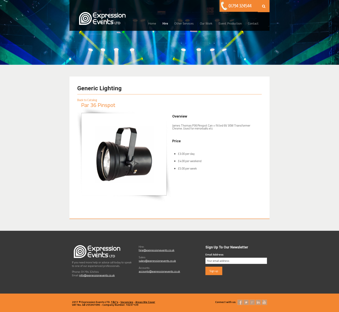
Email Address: (214, 254)
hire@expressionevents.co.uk (156, 250)
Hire (165, 23)
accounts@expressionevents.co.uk (159, 271)
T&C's (114, 302)
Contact (253, 23)
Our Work (206, 23)
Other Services (184, 23)
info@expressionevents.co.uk (97, 275)
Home (152, 23)
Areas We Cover (145, 302)
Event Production (230, 23)
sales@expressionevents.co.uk (157, 261)
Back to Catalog (87, 100)
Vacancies (126, 302)
